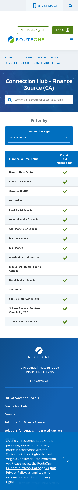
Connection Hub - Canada (40, 57)
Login (60, 30)
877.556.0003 (47, 5)
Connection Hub (16, 406)
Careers (10, 414)
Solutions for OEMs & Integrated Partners (33, 430)
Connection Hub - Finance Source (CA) (32, 63)
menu (71, 39)
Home (8, 57)
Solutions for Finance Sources (25, 422)
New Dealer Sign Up (33, 30)
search (70, 5)
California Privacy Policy (23, 468)
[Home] (26, 39)
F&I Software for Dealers (22, 398)
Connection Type (39, 131)
